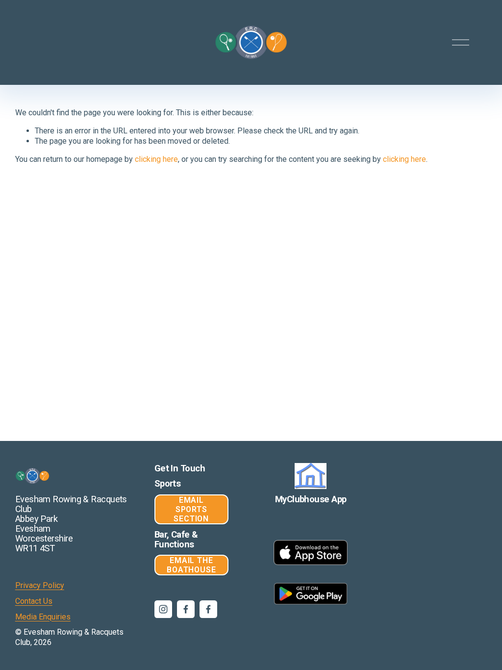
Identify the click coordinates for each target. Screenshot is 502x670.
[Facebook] (186, 609)
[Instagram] (163, 609)
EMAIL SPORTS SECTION (191, 509)
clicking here (156, 159)
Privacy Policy (39, 585)
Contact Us (33, 601)
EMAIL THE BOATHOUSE (191, 565)
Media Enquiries (43, 616)
